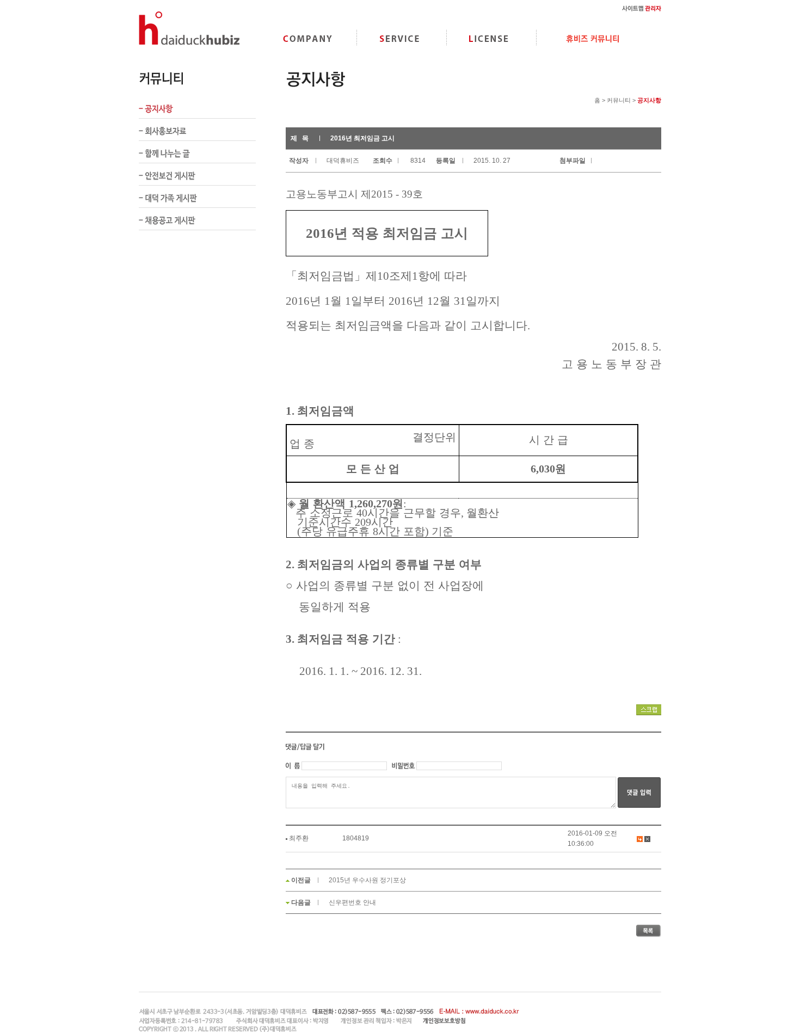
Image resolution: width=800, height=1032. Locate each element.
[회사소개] (308, 38)
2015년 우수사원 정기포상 (367, 880)
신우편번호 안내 (352, 902)
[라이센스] (489, 38)
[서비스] (399, 38)
